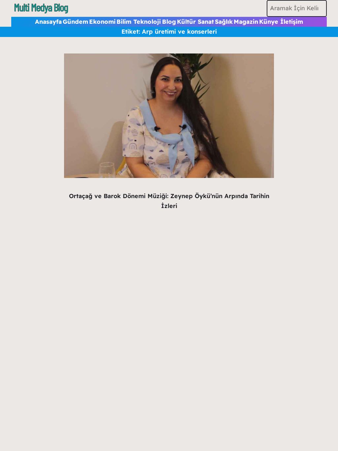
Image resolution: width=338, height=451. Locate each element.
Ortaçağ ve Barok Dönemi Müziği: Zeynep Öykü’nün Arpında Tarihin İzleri (169, 201)
